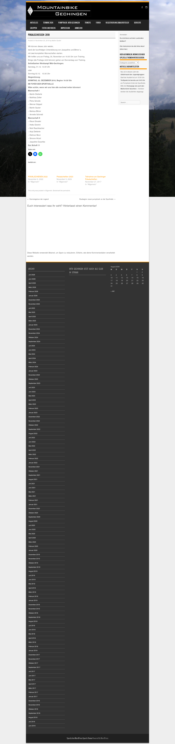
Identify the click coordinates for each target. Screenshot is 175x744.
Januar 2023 (33, 412)
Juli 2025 (32, 308)
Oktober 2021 (33, 471)
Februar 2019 (33, 596)
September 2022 (34, 429)
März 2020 (32, 542)
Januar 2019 (33, 600)
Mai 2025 (32, 312)
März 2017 (32, 688)
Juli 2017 (32, 671)
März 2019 (32, 592)
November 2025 (34, 304)
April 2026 (32, 283)
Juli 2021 (32, 483)
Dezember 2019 (34, 554)
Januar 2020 (33, 550)
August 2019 (33, 571)
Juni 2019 (32, 579)
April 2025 (32, 316)
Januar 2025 (33, 325)
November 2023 (34, 375)
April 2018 (32, 638)
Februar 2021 (33, 500)
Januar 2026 (33, 295)
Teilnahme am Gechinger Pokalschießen (95, 177)
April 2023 (32, 400)
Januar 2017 (33, 696)
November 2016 (34, 705)
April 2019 (32, 588)
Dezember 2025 (34, 300)
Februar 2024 (33, 366)
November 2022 (34, 421)
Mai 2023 (32, 396)
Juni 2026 (32, 279)
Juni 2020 (32, 529)
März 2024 (32, 362)
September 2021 (34, 475)
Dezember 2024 (34, 329)
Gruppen (33, 28)
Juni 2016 (32, 726)
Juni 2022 (32, 442)
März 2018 (32, 642)
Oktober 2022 (33, 425)
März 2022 (32, 454)
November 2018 (34, 609)
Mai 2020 (32, 533)
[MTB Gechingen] (59, 16)
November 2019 (34, 558)
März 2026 (32, 287)
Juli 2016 (32, 721)
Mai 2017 (32, 680)
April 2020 (32, 538)
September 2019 (34, 567)
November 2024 (34, 333)
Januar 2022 (33, 462)
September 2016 (34, 713)
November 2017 (34, 659)
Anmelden (78, 28)
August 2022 (33, 433)
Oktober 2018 (33, 613)
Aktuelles (34, 22)
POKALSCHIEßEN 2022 (38, 176)
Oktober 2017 (33, 663)
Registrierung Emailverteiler (117, 22)
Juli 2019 (32, 575)
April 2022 (32, 450)
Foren (98, 22)
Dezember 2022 (34, 416)
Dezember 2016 (34, 701)
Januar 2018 (33, 650)
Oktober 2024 (33, 337)
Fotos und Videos (49, 28)
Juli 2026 (32, 275)
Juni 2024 (32, 350)
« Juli (112, 291)
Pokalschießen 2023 (65, 176)
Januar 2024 (33, 371)
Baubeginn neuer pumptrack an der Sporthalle (97, 199)
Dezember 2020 (34, 508)
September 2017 (34, 667)
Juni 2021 (32, 487)
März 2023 (32, 404)
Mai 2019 (32, 584)
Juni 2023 (32, 392)
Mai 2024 (32, 354)
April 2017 (32, 684)
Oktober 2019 (33, 563)
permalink (66, 190)
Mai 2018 (32, 634)
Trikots (88, 22)
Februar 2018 (33, 646)
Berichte (137, 22)
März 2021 (32, 496)
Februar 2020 (33, 546)
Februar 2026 (33, 291)
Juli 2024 (32, 346)
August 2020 (33, 521)
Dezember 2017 (34, 655)
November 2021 (34, 467)
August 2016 (33, 717)
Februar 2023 (33, 408)
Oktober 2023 (33, 379)
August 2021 (33, 479)
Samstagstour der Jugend (38, 199)
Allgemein (48, 190)
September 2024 (34, 341)
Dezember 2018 (34, 604)
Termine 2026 (48, 22)
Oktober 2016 (33, 709)
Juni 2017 (32, 675)
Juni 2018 (32, 629)
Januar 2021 (33, 504)
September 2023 (34, 383)
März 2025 (32, 321)
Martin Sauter (56, 40)
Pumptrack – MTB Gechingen (69, 22)
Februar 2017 (33, 692)
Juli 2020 (32, 525)
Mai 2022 (32, 446)
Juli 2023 (32, 387)
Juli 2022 (32, 437)
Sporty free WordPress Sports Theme (79, 738)
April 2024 (32, 358)
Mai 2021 (32, 492)
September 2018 (34, 617)
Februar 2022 (33, 458)
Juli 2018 (32, 625)
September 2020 (34, 517)
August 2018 (33, 621)
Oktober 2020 (33, 513)
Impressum (65, 28)
